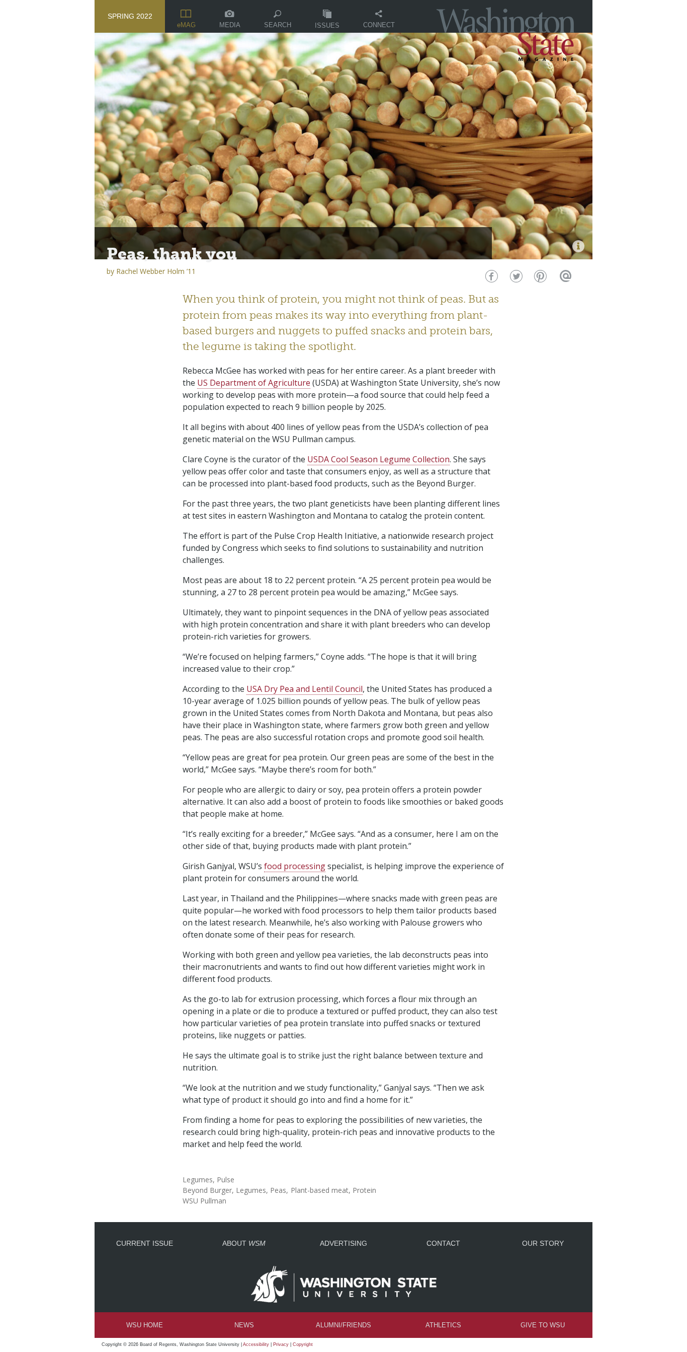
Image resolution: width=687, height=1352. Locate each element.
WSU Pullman (204, 1200)
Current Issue (144, 1243)
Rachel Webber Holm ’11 (156, 271)
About (244, 1243)
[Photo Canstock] (578, 246)
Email (564, 278)
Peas (278, 1190)
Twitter (515, 278)
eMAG (186, 25)
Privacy (281, 1344)
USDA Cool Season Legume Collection (378, 459)
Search (277, 25)
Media (229, 25)
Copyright (303, 1344)
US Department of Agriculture (253, 382)
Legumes (251, 1190)
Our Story (543, 1243)
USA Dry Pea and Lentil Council (304, 688)
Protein (364, 1190)
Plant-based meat (320, 1190)
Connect (379, 25)
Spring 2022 (130, 16)
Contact (443, 1243)
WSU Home (144, 1325)
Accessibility (256, 1344)
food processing (294, 866)
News (244, 1325)
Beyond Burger (207, 1190)
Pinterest (539, 278)
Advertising (343, 1243)
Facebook (490, 278)
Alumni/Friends (343, 1325)
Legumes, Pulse (208, 1179)
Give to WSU (543, 1325)
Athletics (443, 1325)
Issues (327, 25)
